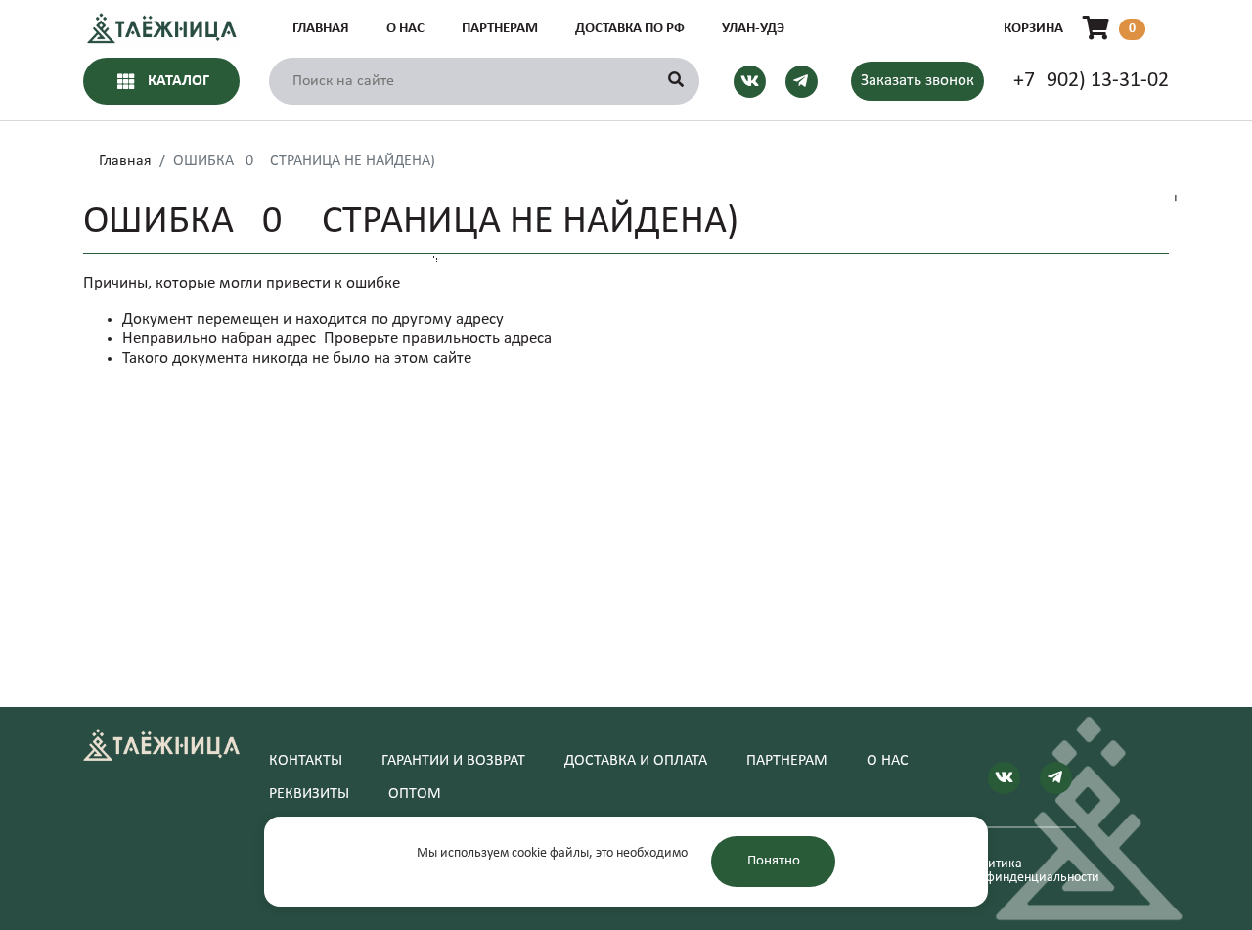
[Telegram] (802, 80)
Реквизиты (309, 794)
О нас (405, 29)
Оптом (414, 794)
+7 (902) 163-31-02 (1091, 80)
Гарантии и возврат (453, 761)
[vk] (750, 80)
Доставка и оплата (635, 761)
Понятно (773, 861)
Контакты (305, 761)
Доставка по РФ (630, 29)
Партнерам (500, 29)
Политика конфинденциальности (1020, 871)
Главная (320, 29)
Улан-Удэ (753, 29)
